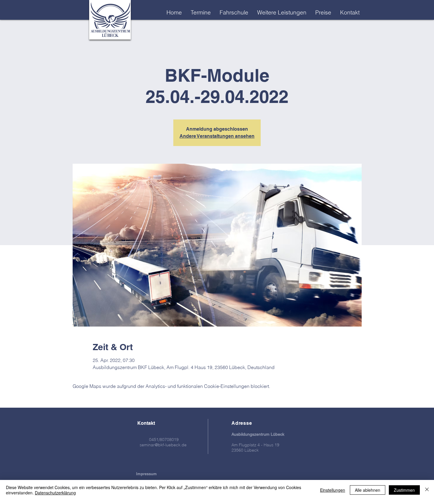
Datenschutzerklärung (55, 493)
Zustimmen (404, 490)
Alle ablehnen (367, 490)
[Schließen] (426, 490)
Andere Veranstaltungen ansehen (217, 136)
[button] (282, 12)
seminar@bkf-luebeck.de (163, 444)
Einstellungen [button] (332, 490)
